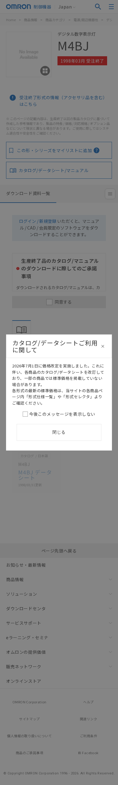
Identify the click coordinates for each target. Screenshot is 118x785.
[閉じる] (103, 346)
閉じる (59, 432)
